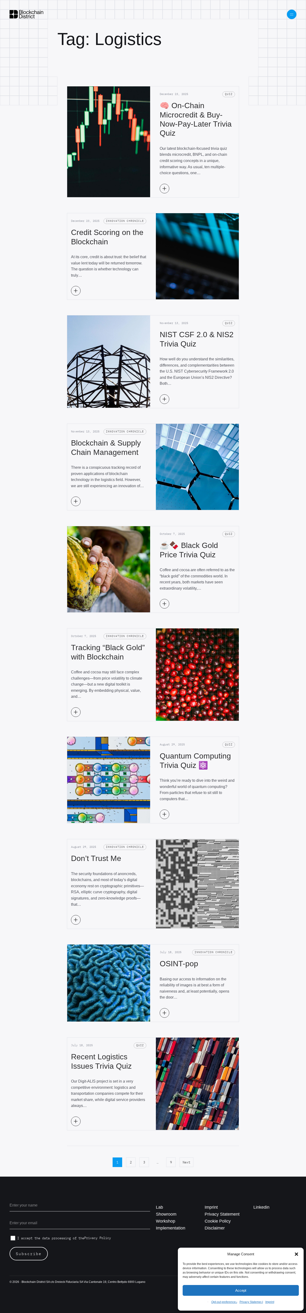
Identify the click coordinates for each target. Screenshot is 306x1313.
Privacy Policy (97, 1238)
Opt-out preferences (224, 1302)
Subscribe (29, 1253)
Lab (159, 1207)
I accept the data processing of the (64, 1238)
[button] (296, 1254)
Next (186, 1162)
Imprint (269, 1302)
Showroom (166, 1214)
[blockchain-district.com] (26, 14)
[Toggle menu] (291, 14)
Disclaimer (215, 1228)
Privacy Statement (251, 1302)
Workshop (165, 1221)
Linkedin (261, 1207)
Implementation (170, 1228)
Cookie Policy (218, 1221)
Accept (240, 1290)
